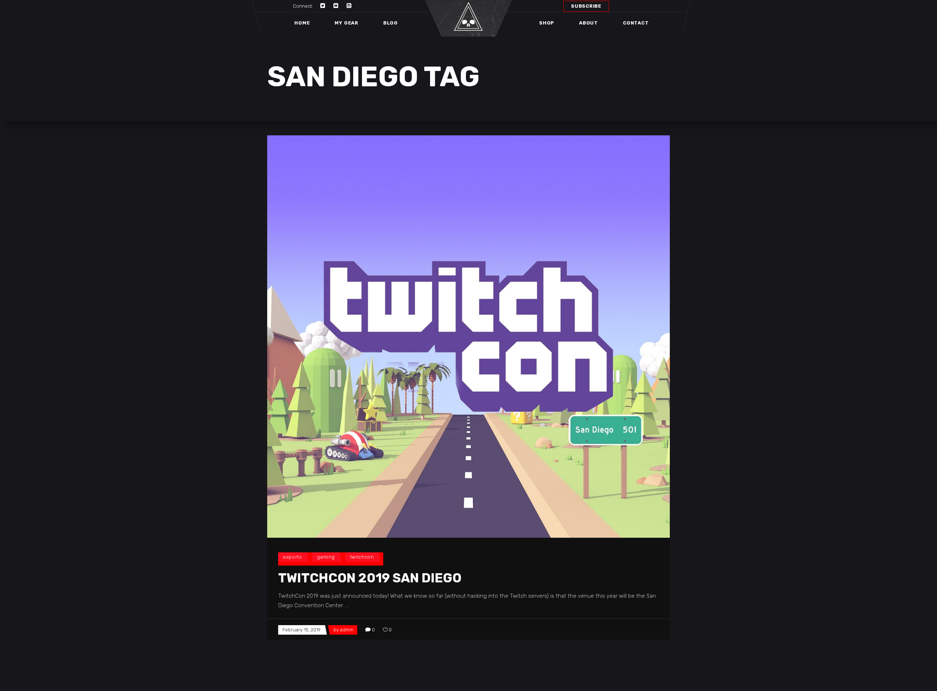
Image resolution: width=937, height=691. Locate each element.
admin (347, 629)
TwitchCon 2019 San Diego (370, 578)
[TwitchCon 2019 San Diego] (468, 336)
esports (292, 557)
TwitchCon (362, 557)
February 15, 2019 (302, 629)
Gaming (326, 557)
